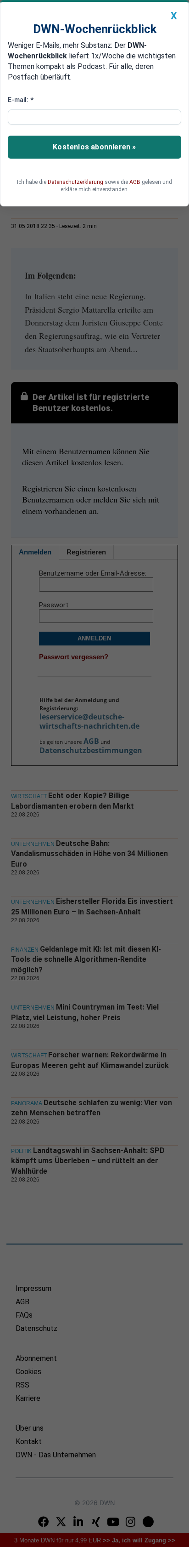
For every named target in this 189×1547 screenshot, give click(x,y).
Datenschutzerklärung (75, 182)
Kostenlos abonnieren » (94, 147)
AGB (134, 182)
